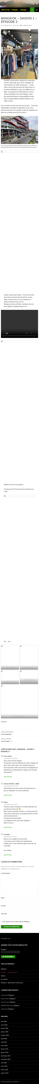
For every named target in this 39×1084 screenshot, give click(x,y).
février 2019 (4, 1069)
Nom (3, 898)
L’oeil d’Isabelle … (7, 733)
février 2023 (4, 1049)
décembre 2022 (5, 1056)
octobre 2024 (5, 1035)
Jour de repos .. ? (6, 740)
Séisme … (4, 976)
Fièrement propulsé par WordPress (10, 1081)
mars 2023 (4, 1045)
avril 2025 (4, 1021)
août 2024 (4, 1038)
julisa (17, 25)
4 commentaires (26, 25)
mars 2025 (4, 1025)
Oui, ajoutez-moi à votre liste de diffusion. (16, 921)
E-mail (3, 906)
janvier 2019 (4, 1073)
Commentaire (6, 873)
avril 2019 (4, 1062)
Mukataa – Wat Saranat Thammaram (12, 982)
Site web (4, 914)
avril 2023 (4, 1042)
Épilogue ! (4, 969)
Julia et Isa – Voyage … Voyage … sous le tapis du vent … (15, 10)
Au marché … (5, 979)
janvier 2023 (4, 1052)
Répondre (8, 776)
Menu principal (36, 9)
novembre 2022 (5, 1059)
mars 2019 (4, 1066)
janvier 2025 (4, 1032)
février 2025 (4, 1028)
